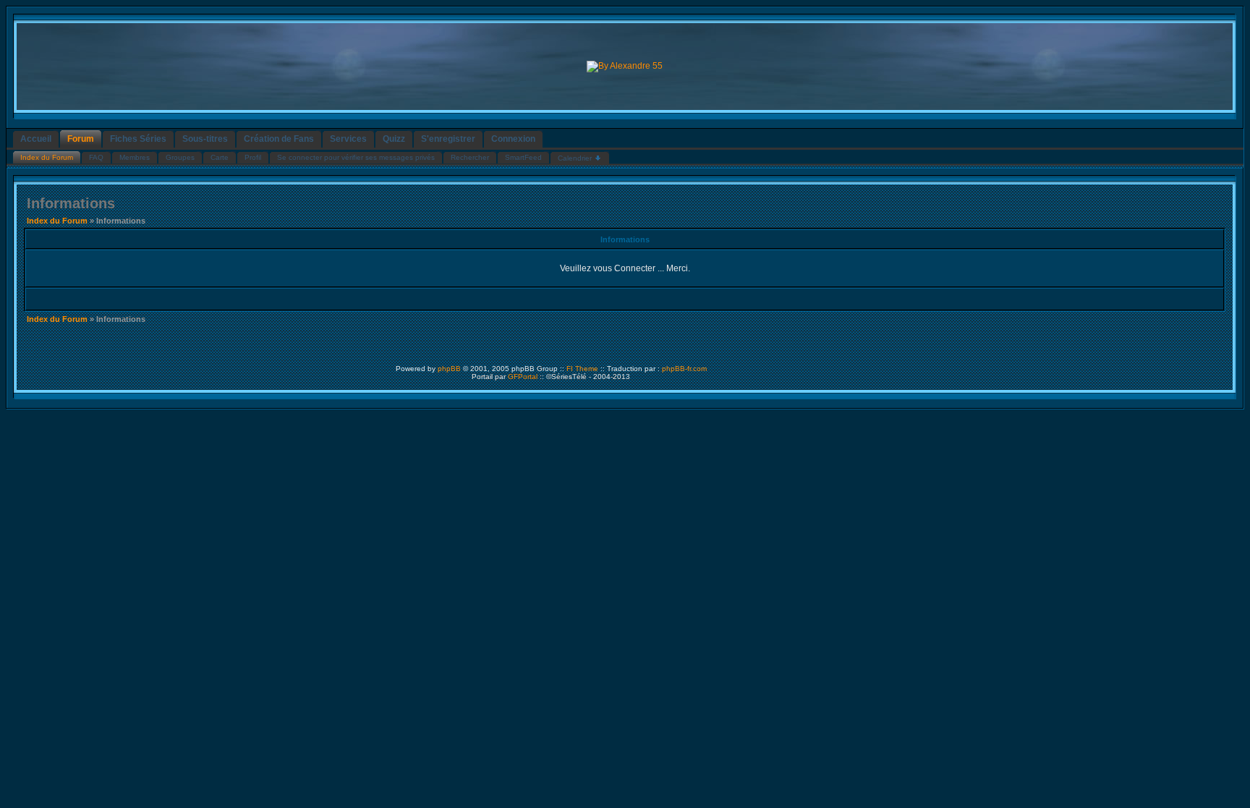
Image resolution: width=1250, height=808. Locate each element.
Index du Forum (57, 220)
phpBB (449, 369)
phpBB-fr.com (684, 369)
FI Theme (582, 369)
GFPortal (522, 376)
